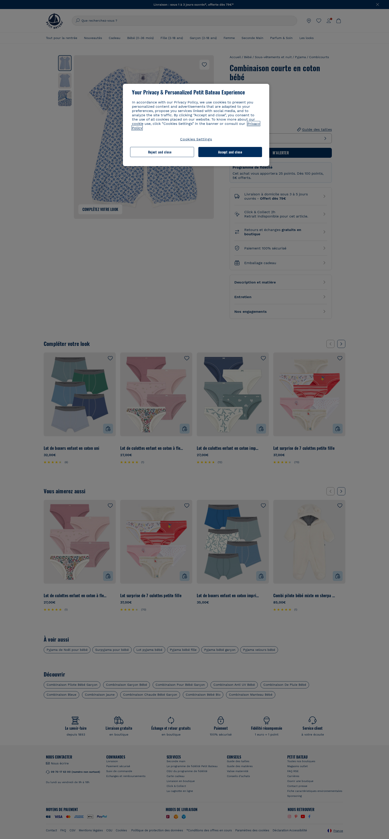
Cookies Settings (196, 139)
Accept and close (230, 152)
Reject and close (160, 152)
